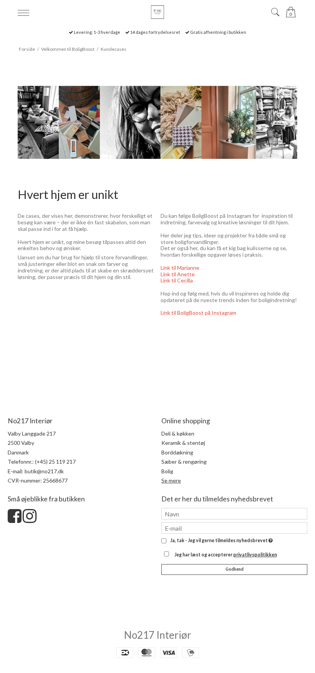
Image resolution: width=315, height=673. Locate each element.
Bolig (167, 471)
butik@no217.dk (44, 471)
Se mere (171, 480)
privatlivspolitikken (255, 555)
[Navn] (234, 513)
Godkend (234, 569)
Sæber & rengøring (184, 461)
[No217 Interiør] (157, 12)
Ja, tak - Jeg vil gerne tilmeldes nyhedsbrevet (220, 540)
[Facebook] (15, 519)
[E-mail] (234, 527)
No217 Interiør (157, 635)
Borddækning (177, 452)
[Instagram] (29, 519)
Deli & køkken (177, 433)
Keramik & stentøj (183, 442)
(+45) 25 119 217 (55, 461)
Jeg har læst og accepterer (225, 555)
